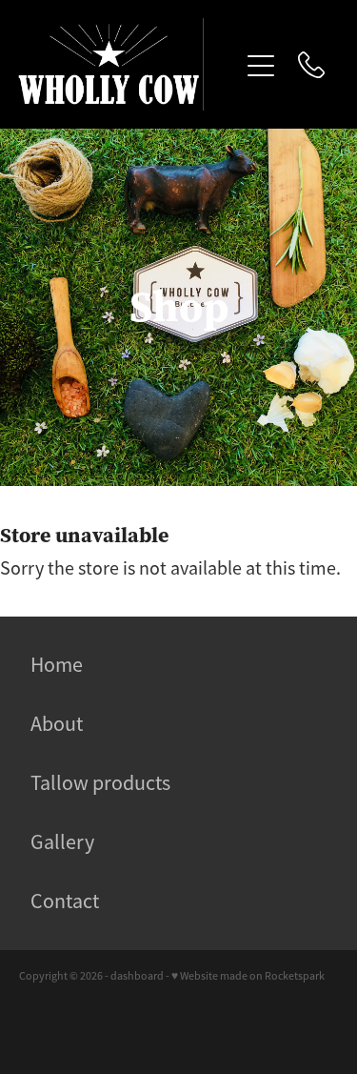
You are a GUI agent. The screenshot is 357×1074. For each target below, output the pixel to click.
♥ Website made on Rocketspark (248, 975)
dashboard (137, 975)
